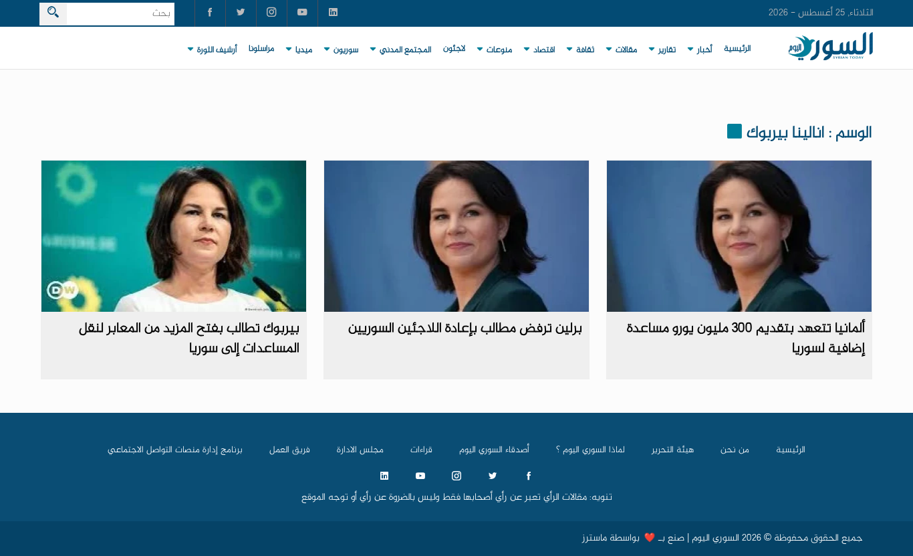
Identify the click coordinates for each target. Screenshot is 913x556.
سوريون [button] (346, 50)
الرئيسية (737, 48)
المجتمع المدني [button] (405, 50)
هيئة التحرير (673, 450)
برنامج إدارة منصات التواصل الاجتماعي (175, 450)
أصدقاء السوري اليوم (494, 450)
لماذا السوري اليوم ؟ (590, 450)
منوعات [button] (499, 50)
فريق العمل (289, 450)
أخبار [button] (704, 50)
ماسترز (594, 538)
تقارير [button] (667, 50)
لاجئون (454, 48)
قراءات (421, 450)
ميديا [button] (303, 50)
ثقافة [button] (585, 50)
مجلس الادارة (360, 450)
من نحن (735, 450)
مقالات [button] (626, 50)
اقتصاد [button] (544, 50)
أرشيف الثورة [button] (217, 50)
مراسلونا (261, 48)
